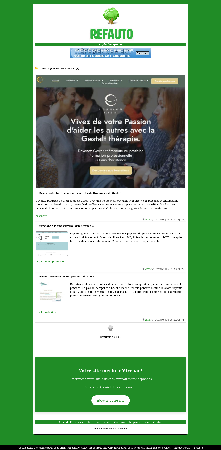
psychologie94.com (47, 312)
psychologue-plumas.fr (50, 261)
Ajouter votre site (110, 400)
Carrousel (120, 422)
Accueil (63, 422)
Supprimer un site (140, 422)
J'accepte (198, 447)
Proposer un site (80, 422)
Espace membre (102, 422)
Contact (157, 422)
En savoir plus (182, 447)
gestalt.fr (41, 215)
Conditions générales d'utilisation (110, 428)
